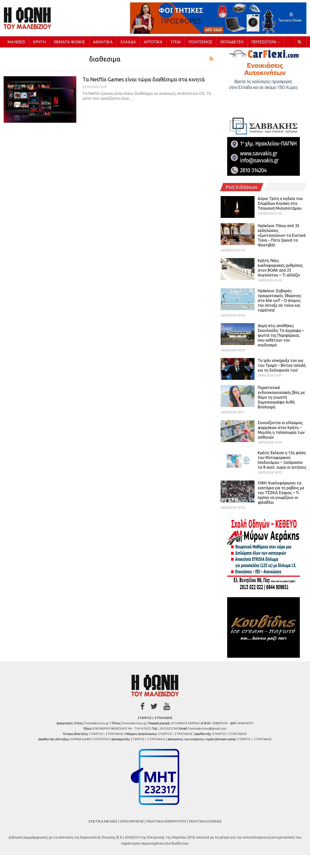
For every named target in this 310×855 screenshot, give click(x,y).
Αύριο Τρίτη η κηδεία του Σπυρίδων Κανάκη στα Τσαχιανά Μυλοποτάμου (280, 203)
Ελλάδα (128, 42)
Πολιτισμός (200, 42)
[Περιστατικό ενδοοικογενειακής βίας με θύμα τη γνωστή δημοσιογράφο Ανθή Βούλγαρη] (238, 396)
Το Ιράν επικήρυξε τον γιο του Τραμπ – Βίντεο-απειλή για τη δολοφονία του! (282, 365)
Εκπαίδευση (231, 42)
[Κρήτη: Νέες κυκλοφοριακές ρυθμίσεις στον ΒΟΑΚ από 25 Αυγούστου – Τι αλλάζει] (238, 269)
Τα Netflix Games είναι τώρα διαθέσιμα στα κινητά (144, 79)
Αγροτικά (153, 42)
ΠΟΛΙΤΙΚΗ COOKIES (205, 821)
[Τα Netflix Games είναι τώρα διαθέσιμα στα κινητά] (40, 99)
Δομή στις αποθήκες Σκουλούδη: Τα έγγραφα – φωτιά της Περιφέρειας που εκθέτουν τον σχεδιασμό (281, 335)
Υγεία (175, 42)
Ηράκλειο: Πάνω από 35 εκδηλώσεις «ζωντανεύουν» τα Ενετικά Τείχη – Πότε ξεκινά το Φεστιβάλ (282, 235)
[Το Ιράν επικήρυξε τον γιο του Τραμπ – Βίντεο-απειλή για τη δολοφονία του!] (238, 369)
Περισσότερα (263, 42)
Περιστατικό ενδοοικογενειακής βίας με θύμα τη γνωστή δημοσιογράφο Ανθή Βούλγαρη (281, 397)
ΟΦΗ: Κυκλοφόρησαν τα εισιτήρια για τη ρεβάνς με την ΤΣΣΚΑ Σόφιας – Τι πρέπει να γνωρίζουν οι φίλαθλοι (281, 492)
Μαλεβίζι (16, 42)
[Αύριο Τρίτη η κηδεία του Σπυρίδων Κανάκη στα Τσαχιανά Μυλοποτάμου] (238, 207)
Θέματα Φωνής (69, 42)
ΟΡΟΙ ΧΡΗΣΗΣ (132, 821)
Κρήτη (39, 42)
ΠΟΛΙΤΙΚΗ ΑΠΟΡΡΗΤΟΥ (166, 821)
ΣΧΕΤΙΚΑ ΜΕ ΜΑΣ (102, 821)
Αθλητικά (103, 42)
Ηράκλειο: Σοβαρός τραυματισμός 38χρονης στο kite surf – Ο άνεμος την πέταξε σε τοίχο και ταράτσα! (279, 300)
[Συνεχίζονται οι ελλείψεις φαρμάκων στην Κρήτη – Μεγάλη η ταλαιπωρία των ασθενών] (238, 431)
